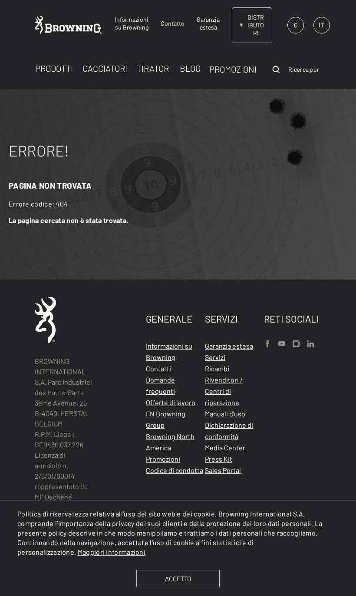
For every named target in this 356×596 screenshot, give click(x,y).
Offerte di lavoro (170, 402)
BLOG (190, 68)
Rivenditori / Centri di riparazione (224, 391)
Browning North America (170, 442)
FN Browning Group (165, 419)
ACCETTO (178, 579)
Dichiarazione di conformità (229, 430)
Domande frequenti (160, 385)
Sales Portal (223, 470)
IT (321, 25)
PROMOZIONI (233, 69)
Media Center (225, 447)
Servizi (215, 357)
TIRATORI (154, 68)
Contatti (158, 368)
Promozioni (163, 459)
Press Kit (218, 459)
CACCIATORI (104, 68)
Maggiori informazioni (111, 552)
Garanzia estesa (229, 346)
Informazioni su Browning (169, 351)
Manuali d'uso (225, 414)
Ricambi (217, 368)
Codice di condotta (174, 470)
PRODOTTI (54, 68)
